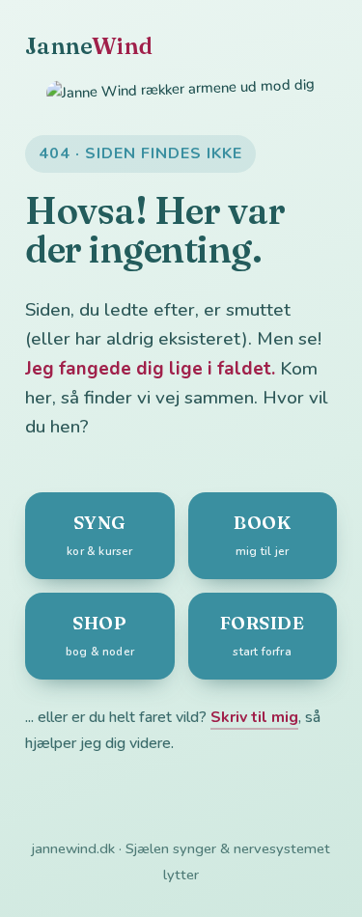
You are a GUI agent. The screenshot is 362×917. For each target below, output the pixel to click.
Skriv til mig (254, 717)
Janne (89, 46)
